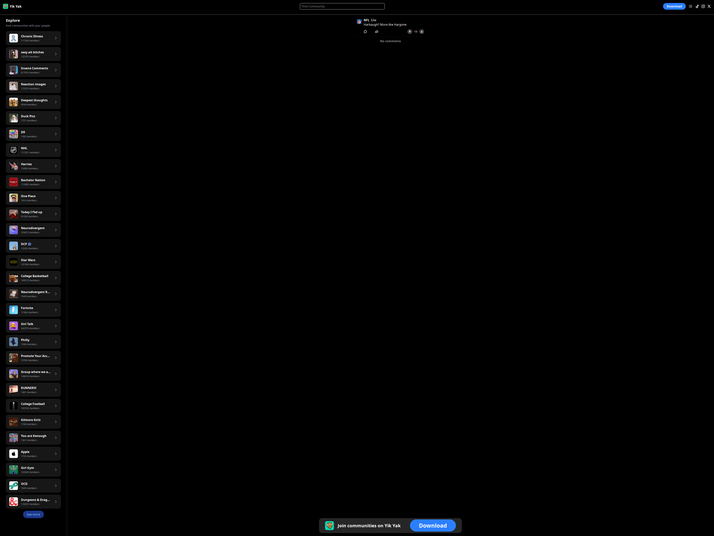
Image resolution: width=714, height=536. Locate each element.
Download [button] (674, 6)
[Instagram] (703, 6)
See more (33, 514)
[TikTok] (697, 6)
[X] (709, 6)
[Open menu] (690, 6)
